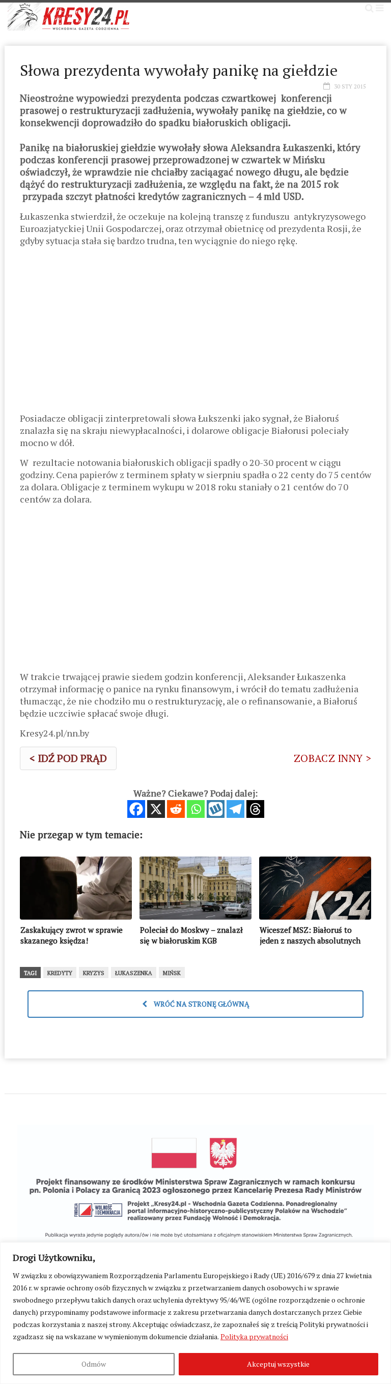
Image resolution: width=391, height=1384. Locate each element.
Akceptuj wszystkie (278, 1364)
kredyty (59, 973)
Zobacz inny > (332, 758)
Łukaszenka (133, 973)
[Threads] (255, 809)
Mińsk (172, 973)
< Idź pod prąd (68, 758)
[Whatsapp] (196, 809)
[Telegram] (235, 809)
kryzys (93, 973)
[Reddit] (176, 809)
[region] (195, 1313)
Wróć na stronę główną (200, 1004)
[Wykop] (216, 809)
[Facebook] (136, 809)
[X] (156, 809)
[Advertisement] (195, 333)
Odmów (93, 1364)
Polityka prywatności (254, 1336)
